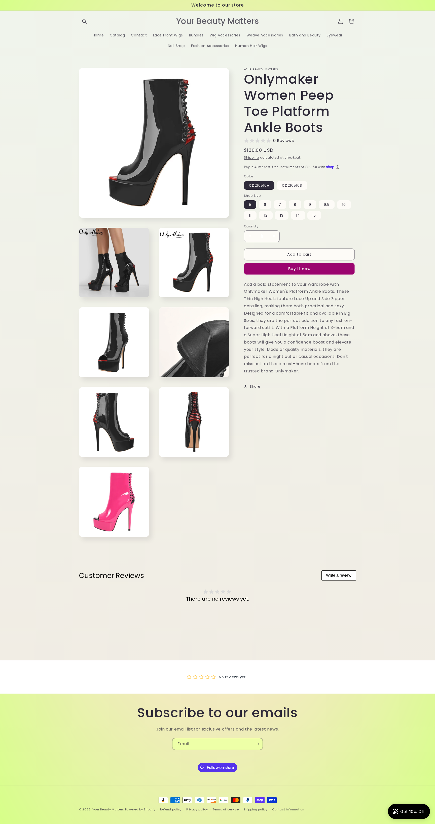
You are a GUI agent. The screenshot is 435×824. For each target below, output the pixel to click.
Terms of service (225, 809)
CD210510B (292, 185)
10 (344, 204)
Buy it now (299, 268)
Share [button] (255, 386)
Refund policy (171, 809)
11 (250, 215)
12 (266, 215)
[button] (84, 21)
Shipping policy (255, 809)
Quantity (251, 226)
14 (298, 215)
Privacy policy (197, 809)
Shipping (251, 157)
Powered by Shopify (140, 809)
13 (281, 215)
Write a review (338, 575)
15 (314, 215)
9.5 (327, 204)
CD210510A (259, 185)
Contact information (288, 809)
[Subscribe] (257, 744)
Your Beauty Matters (108, 809)
